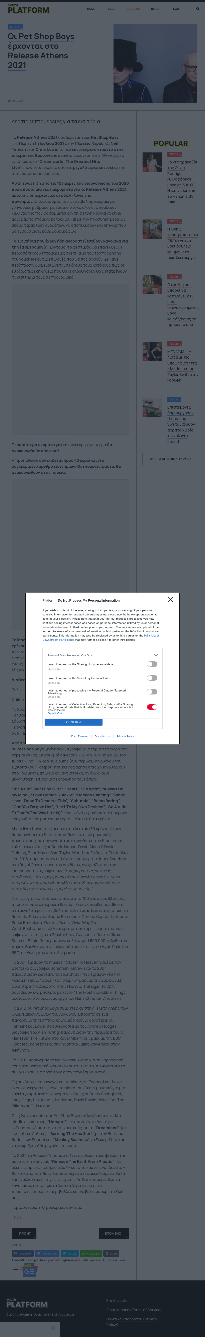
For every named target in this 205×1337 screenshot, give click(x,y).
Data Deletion (79, 736)
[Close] (172, 601)
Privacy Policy (125, 736)
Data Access (102, 736)
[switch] (152, 664)
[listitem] (102, 655)
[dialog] (102, 668)
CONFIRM (73, 722)
